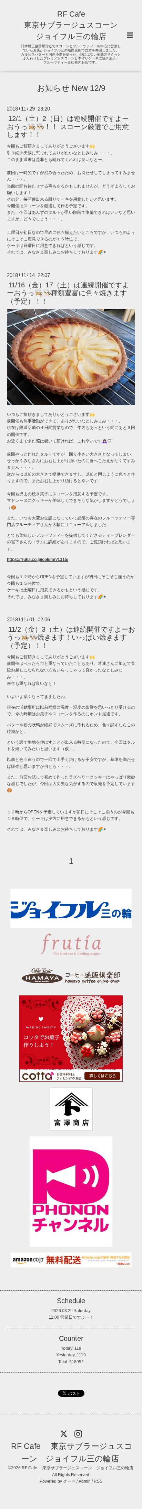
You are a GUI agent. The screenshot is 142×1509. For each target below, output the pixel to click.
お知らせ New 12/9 (71, 88)
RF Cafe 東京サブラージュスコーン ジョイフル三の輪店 (71, 25)
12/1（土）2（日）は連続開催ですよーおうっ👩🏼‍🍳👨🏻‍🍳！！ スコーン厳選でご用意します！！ (68, 127)
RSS (98, 1481)
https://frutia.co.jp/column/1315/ (37, 559)
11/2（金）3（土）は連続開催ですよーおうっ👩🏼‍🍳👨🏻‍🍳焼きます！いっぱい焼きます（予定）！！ (71, 637)
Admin (85, 1481)
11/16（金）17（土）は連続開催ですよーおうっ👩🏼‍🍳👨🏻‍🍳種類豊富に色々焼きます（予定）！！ (68, 293)
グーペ (69, 1481)
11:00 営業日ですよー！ (71, 1317)
